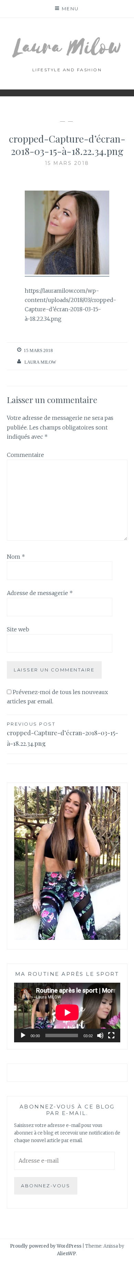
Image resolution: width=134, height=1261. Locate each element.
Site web (18, 629)
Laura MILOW (40, 362)
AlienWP (66, 1254)
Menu (70, 8)
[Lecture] (23, 1035)
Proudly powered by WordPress (45, 1246)
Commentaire (25, 454)
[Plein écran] (111, 1035)
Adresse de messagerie (40, 593)
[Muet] (100, 1035)
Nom (16, 556)
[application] (67, 1012)
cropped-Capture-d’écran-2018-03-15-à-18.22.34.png (62, 734)
